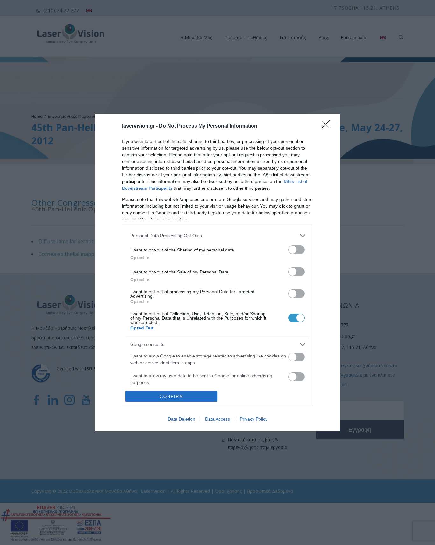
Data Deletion (181, 418)
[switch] (296, 249)
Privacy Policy (253, 418)
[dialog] (217, 272)
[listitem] (217, 235)
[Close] (328, 126)
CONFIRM (171, 396)
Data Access (217, 418)
